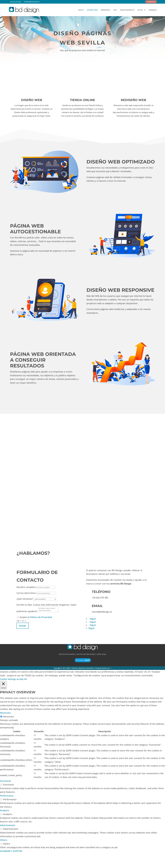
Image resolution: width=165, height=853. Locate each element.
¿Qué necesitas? (25, 598)
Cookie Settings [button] (8, 679)
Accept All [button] (22, 679)
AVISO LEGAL (101, 654)
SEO (115, 10)
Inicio (81, 10)
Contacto (151, 2)
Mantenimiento (127, 10)
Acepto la (36, 617)
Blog (140, 10)
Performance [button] (6, 795)
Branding (105, 10)
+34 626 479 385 (15, 2)
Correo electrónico (26, 593)
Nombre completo (26, 587)
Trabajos (152, 10)
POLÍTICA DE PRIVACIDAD (86, 654)
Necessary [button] (5, 712)
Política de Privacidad (41, 617)
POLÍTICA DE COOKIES (67, 654)
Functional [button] (5, 780)
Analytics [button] (4, 810)
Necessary (8, 716)
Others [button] (3, 840)
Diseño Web (92, 10)
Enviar (22, 625)
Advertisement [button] (7, 825)
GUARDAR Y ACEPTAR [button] (11, 851)
